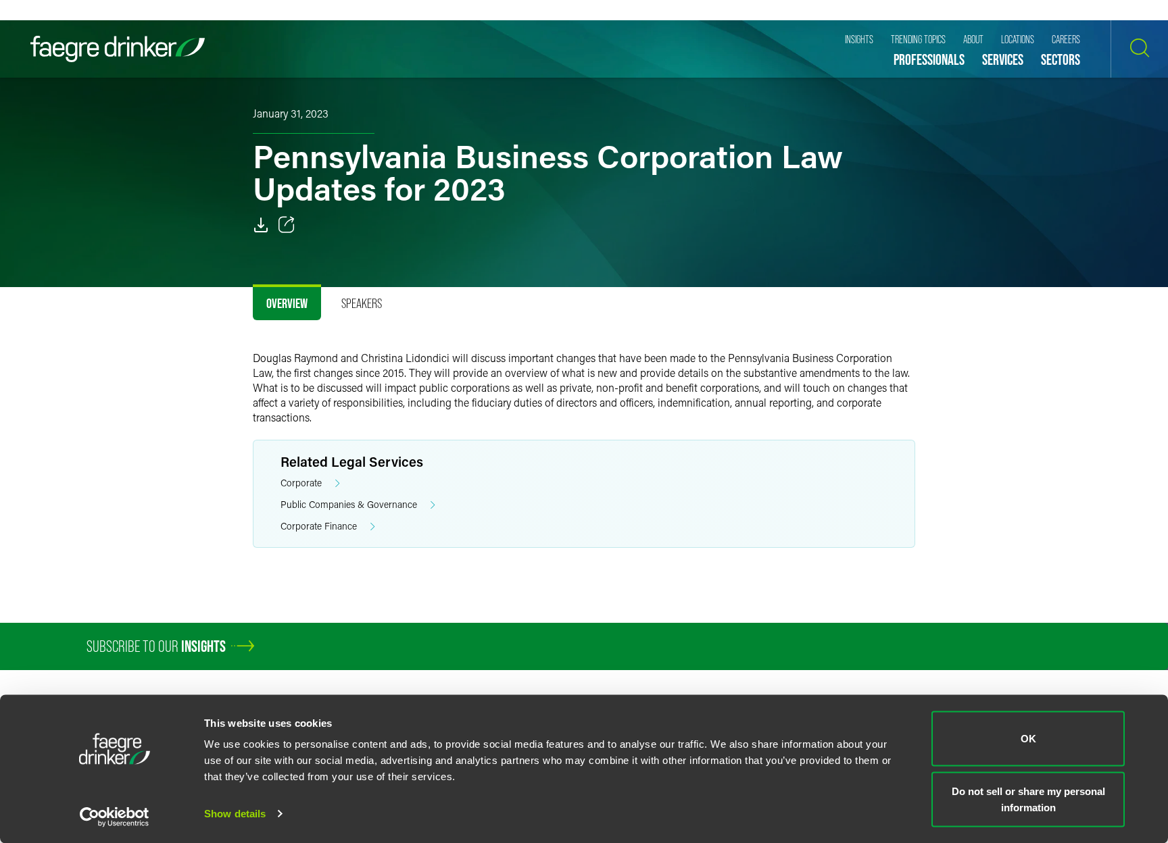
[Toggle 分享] (286, 224)
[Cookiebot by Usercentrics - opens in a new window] (114, 817)
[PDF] (261, 224)
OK (1028, 738)
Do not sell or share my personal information (1028, 799)
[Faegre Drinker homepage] (117, 49)
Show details (235, 813)
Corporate (301, 482)
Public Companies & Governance (349, 504)
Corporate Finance (319, 525)
